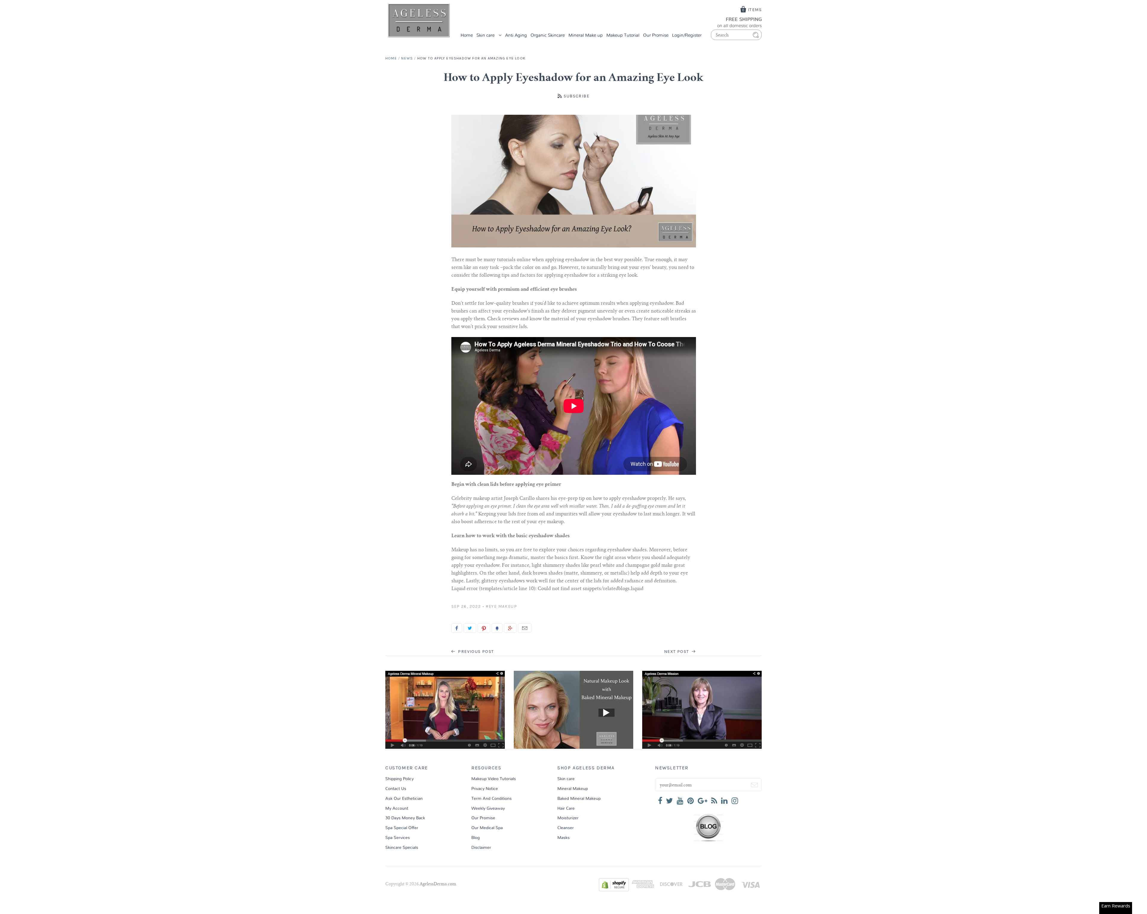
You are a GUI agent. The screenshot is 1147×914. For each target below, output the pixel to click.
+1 (510, 628)
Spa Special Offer (401, 828)
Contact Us (395, 789)
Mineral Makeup (572, 789)
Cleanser (565, 828)
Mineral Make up (585, 35)
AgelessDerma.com (438, 884)
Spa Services (397, 838)
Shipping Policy (399, 779)
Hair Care (566, 808)
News (407, 58)
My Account (396, 808)
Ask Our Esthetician (404, 799)
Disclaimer (481, 848)
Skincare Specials (401, 848)
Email (524, 628)
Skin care (486, 35)
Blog (475, 838)
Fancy (497, 628)
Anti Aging (516, 35)
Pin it (484, 628)
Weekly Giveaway (488, 808)
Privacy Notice (484, 789)
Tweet (470, 628)
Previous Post (475, 651)
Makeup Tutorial (623, 35)
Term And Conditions (491, 799)
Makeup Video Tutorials (493, 779)
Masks (563, 838)
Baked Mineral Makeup (579, 799)
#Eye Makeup (501, 606)
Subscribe (576, 96)
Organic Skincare (547, 35)
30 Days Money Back (405, 818)
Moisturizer (568, 818)
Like (456, 628)
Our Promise (655, 35)
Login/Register (687, 35)
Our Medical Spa (487, 828)
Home (467, 35)
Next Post (677, 651)
